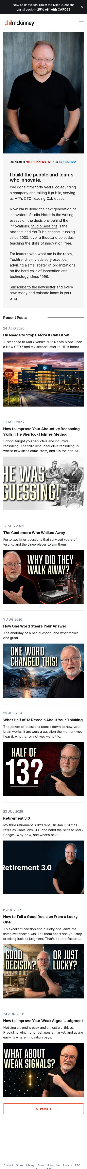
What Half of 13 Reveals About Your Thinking (43, 720)
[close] (82, 7)
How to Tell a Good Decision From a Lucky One (40, 919)
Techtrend (18, 259)
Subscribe (53, 1165)
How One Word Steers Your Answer (34, 626)
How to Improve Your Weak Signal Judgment (43, 1021)
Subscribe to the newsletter (32, 287)
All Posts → (43, 1108)
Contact (8, 1165)
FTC (77, 1165)
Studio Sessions (44, 226)
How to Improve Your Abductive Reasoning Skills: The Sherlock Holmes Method (41, 431)
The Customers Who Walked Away (34, 533)
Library (30, 1165)
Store (19, 1165)
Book (41, 1165)
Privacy (67, 1165)
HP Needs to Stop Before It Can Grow (36, 335)
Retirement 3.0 (16, 818)
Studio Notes (40, 215)
